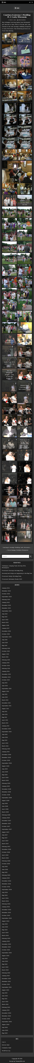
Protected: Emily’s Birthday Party (11, 576)
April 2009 (5, 777)
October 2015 (6, 651)
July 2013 (4, 683)
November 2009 (6, 757)
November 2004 (6, 884)
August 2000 (5, 1024)
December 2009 (6, 755)
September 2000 (7, 1022)
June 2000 (5, 1030)
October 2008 (6, 795)
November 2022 (6, 608)
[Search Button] (32, 2)
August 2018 (5, 625)
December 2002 (6, 944)
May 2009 (4, 775)
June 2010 (5, 737)
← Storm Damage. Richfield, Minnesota (17, 550)
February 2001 (6, 1007)
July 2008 (5, 803)
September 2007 (7, 829)
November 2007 (6, 823)
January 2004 (6, 907)
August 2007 (5, 832)
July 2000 (5, 1027)
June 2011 (4, 714)
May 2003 (4, 930)
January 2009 (6, 786)
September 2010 (7, 732)
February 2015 (6, 660)
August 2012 (5, 691)
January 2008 (6, 818)
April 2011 (5, 720)
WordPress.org (6, 1051)
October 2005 (6, 864)
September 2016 (6, 637)
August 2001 (5, 990)
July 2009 (5, 769)
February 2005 (6, 875)
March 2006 (5, 858)
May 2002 (4, 964)
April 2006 (5, 855)
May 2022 (4, 617)
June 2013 (5, 686)
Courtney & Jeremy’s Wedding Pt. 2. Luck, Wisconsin (17, 16)
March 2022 (5, 622)
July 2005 (5, 866)
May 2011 (4, 717)
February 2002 (6, 973)
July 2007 (5, 835)
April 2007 (5, 841)
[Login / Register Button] (30, 2)
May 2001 (4, 999)
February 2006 (6, 861)
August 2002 (5, 956)
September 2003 (7, 918)
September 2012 (6, 688)
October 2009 (6, 760)
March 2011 (5, 723)
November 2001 (6, 981)
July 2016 (4, 640)
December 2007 (6, 821)
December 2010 (6, 729)
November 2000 (6, 1016)
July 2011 (4, 711)
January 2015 (5, 663)
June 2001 (5, 996)
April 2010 (5, 743)
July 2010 (4, 734)
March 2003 (5, 935)
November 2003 (6, 912)
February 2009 (6, 783)
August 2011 (5, 709)
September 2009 (7, 763)
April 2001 (5, 1001)
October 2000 (6, 1019)
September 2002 (7, 953)
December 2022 (6, 605)
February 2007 (6, 846)
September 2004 (7, 889)
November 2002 (6, 947)
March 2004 (5, 901)
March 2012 (5, 700)
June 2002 (5, 961)
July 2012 (4, 694)
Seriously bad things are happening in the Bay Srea (17, 573)
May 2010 (4, 740)
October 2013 (6, 680)
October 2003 (6, 915)
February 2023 (6, 599)
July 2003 (5, 924)
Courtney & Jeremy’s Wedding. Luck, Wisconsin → (17, 547)
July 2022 (4, 614)
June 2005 (5, 869)
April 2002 (5, 967)
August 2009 (5, 766)
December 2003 (6, 910)
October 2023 (6, 594)
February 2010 (6, 749)
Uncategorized (22, 20)
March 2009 (5, 780)
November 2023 (6, 591)
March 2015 (5, 657)
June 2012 (5, 697)
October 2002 (6, 950)
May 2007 (4, 838)
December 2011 (6, 703)
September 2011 (6, 706)
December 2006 (6, 849)
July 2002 (5, 958)
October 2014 (6, 665)
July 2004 (5, 892)
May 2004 (4, 895)
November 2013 (6, 677)
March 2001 (5, 1004)
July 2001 (4, 993)
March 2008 (5, 812)
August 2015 (5, 654)
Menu (5, 2)
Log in (4, 1042)
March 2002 (5, 970)
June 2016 (5, 643)
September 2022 (7, 611)
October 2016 (6, 634)
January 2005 (6, 878)
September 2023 (7, 597)
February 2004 (6, 904)
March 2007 (5, 844)
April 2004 (5, 898)
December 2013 (6, 674)
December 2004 (6, 881)
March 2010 (5, 746)
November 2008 (6, 792)
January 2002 (6, 976)
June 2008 (5, 806)
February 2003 (6, 938)
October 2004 (6, 887)
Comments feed (6, 1048)
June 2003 (5, 927)
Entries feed (5, 1045)
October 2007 (6, 826)
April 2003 (5, 933)
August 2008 (5, 800)
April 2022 (5, 620)
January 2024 (6, 588)
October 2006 (6, 852)
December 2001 (6, 978)
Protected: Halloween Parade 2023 (12, 579)
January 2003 (6, 941)
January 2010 (6, 752)
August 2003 (5, 921)
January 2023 (6, 602)
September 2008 (7, 798)
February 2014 (6, 668)
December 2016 (6, 631)
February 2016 (6, 648)
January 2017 (5, 628)
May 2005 (4, 872)
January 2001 (6, 1010)
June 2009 (5, 772)
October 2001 (6, 984)
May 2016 (4, 645)
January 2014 (6, 671)
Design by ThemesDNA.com (17, 1061)
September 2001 (7, 987)
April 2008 (5, 809)
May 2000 (4, 1033)
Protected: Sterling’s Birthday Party (12, 570)
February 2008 (6, 815)
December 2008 (6, 789)
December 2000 (6, 1013)
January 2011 (5, 726)
